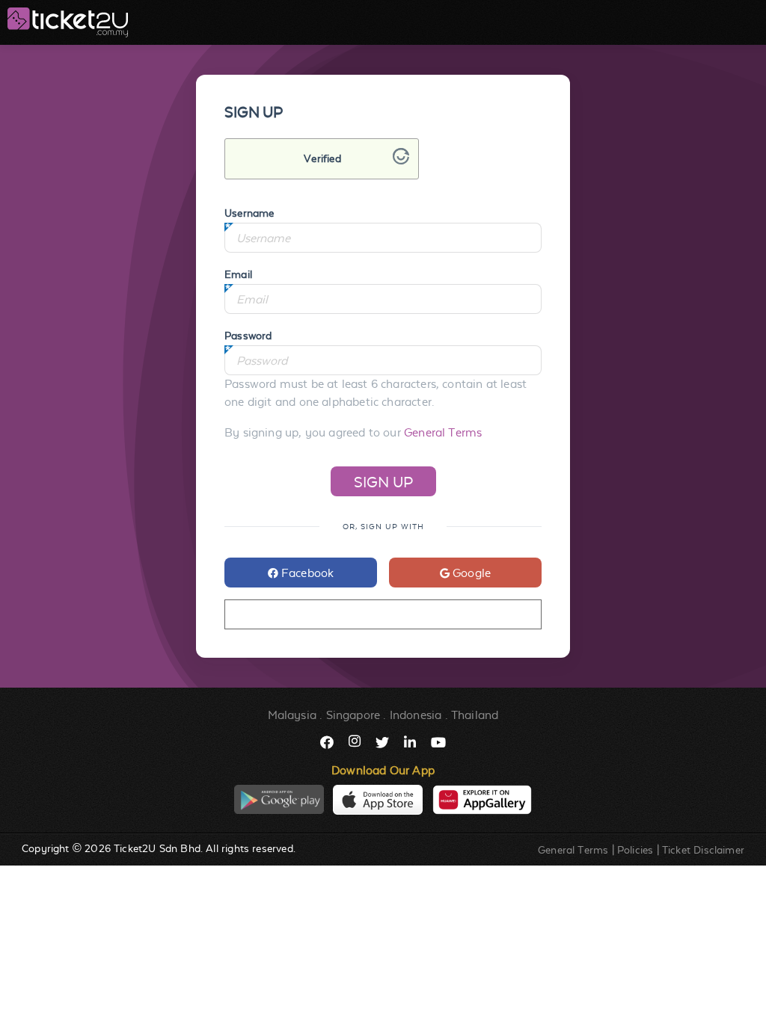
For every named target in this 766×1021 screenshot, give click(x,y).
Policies (635, 850)
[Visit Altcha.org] (401, 160)
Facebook (306, 573)
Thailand (474, 715)
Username (249, 213)
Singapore (353, 715)
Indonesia (416, 715)
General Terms (443, 432)
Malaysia (292, 715)
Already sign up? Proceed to (383, 614)
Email (238, 274)
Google (470, 573)
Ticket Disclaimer (703, 850)
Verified (322, 158)
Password (248, 336)
